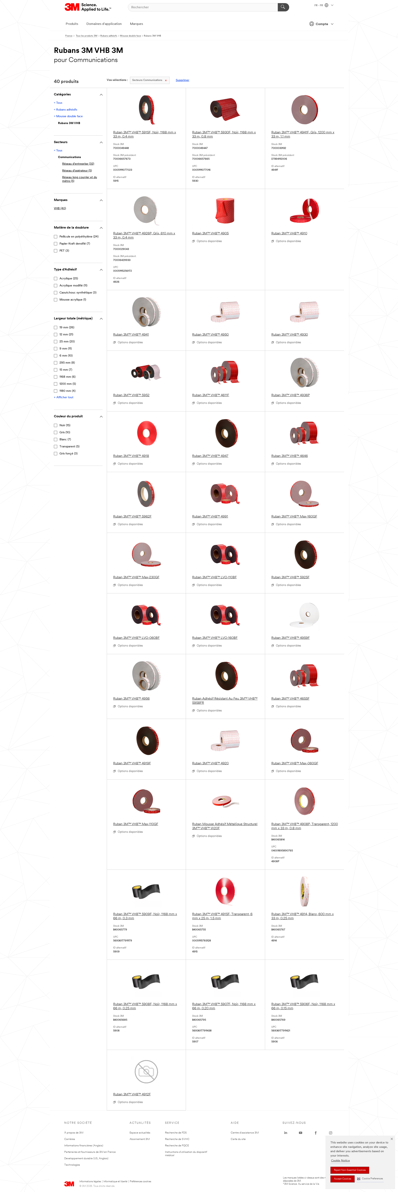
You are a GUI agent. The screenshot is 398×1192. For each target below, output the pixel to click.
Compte (322, 24)
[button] (370, 1178)
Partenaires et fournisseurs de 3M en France (90, 1152)
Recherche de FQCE (177, 1145)
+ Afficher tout (63, 397)
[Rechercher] (283, 7)
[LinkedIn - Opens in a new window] (286, 1133)
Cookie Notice (340, 1160)
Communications (147, 80)
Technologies (72, 1165)
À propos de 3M (73, 1132)
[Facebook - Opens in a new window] (316, 1133)
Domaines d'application (104, 24)
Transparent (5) (69, 446)
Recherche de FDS (176, 1132)
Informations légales (90, 1181)
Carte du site (238, 1139)
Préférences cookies (140, 1181)
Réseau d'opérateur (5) (77, 170)
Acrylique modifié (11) (73, 285)
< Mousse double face (68, 116)
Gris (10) (64, 432)
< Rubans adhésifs (65, 109)
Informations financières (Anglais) (83, 1145)
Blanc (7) (65, 439)
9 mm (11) (65, 348)
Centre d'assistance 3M (245, 1132)
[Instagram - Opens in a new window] (331, 1133)
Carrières (69, 1139)
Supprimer (182, 80)
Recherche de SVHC (177, 1139)
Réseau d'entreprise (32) (78, 164)
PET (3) (64, 250)
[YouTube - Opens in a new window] (300, 1133)
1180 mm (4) (67, 391)
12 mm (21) (66, 334)
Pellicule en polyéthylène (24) (78, 236)
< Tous (58, 103)
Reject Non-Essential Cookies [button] (350, 1170)
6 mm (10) (66, 355)
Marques (136, 24)
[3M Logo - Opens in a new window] (88, 7)
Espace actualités (140, 1132)
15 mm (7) (65, 369)
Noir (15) (64, 425)
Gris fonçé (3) (68, 453)
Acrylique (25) (68, 278)
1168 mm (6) (67, 377)
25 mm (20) (67, 341)
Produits (72, 24)
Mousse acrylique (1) (72, 299)
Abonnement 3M (140, 1139)
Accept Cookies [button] (342, 1179)
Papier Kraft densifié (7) (74, 243)
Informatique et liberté (115, 1181)
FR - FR (319, 5)
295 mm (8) (67, 362)
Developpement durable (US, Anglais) (86, 1158)
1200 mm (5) (67, 384)
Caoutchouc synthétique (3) (77, 292)
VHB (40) (60, 208)
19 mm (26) (66, 327)
